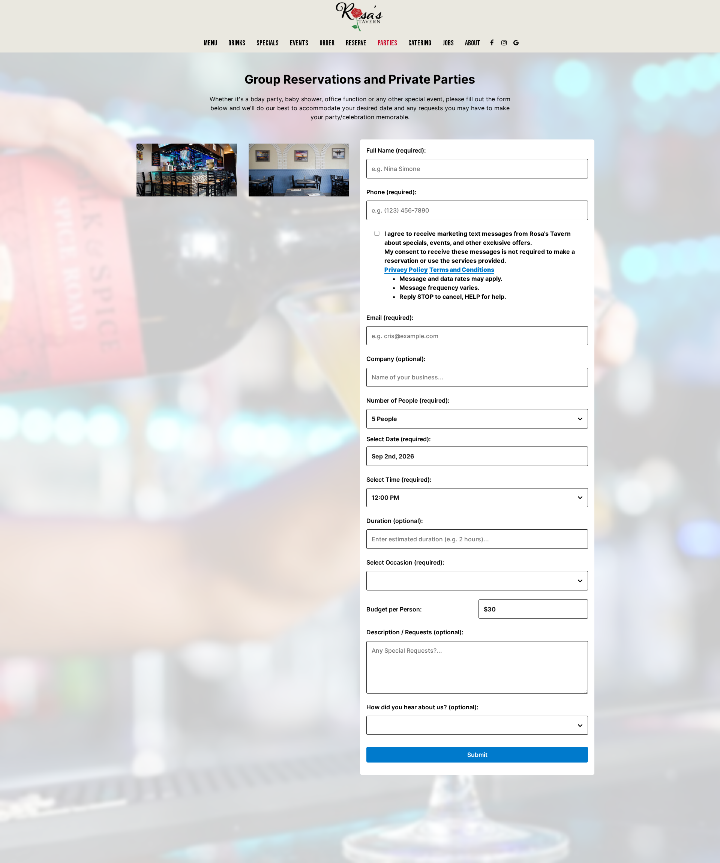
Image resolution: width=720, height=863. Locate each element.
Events (299, 43)
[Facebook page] (492, 43)
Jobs (448, 43)
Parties (387, 43)
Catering (419, 43)
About (472, 43)
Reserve (356, 43)
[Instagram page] (504, 43)
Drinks (236, 43)
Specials (267, 43)
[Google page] (516, 43)
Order (327, 43)
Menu (210, 43)
